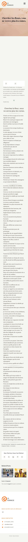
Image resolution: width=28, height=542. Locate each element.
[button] (3, 473)
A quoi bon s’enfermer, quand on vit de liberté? (7, 470)
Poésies (7, 446)
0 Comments (12, 446)
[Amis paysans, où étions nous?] (20, 472)
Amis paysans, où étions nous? (20, 471)
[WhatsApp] (15, 83)
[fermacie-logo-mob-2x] (7, 2)
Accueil (4, 24)
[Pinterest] (17, 456)
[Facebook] (6, 83)
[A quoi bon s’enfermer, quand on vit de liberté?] (7, 472)
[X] (8, 456)
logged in (10, 484)
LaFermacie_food (6, 444)
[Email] (22, 456)
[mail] (3, 512)
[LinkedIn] (13, 456)
